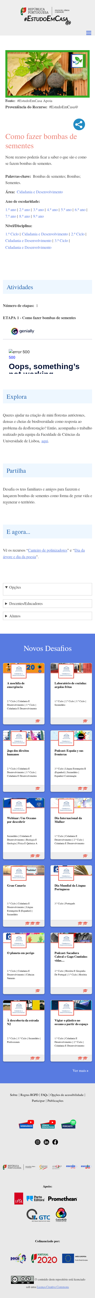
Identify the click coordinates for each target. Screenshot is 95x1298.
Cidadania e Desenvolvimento (40, 191)
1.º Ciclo (12, 233)
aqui (44, 440)
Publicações (55, 1100)
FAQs (44, 1095)
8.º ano (24, 216)
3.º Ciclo (61, 240)
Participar (38, 1100)
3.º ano (38, 209)
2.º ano (24, 209)
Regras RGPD (29, 1095)
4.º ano (52, 209)
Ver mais (79, 1070)
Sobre (14, 1095)
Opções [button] (15, 587)
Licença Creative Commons (53, 1287)
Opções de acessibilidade (67, 1095)
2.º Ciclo (78, 233)
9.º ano (38, 216)
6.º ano (80, 209)
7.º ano (10, 216)
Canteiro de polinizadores (47, 550)
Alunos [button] (14, 615)
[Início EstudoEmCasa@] (45, 10)
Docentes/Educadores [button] (26, 603)
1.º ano (10, 209)
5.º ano (66, 209)
